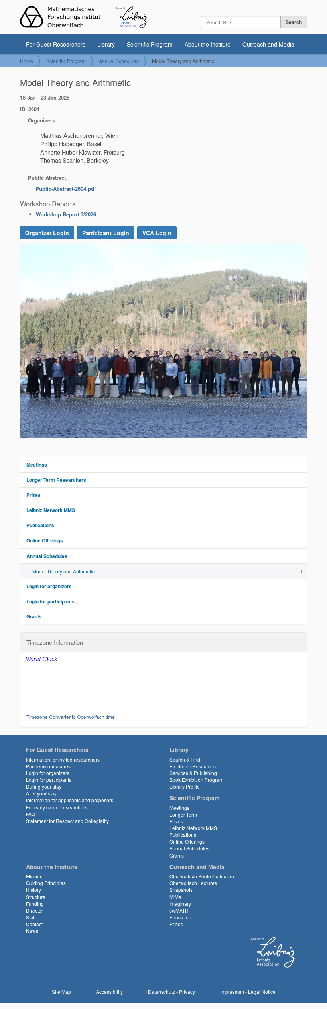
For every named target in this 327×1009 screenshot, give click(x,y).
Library (106, 44)
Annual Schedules (119, 60)
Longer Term (183, 814)
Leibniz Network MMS (50, 510)
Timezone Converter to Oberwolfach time (70, 716)
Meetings (36, 464)
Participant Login (105, 233)
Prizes (33, 495)
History (33, 889)
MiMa (175, 896)
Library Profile (184, 786)
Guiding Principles (46, 882)
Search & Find (184, 759)
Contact (34, 924)
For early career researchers (56, 807)
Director (34, 910)
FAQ (30, 814)
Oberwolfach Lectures (193, 882)
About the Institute (207, 44)
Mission (34, 876)
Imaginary (180, 903)
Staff (30, 917)
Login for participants (50, 601)
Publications (40, 525)
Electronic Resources (192, 766)
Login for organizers (49, 586)
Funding (35, 903)
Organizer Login (47, 233)
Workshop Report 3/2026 (66, 214)
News (32, 930)
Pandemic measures (48, 766)
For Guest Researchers (55, 44)
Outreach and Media (268, 44)
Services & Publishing (193, 773)
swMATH (179, 910)
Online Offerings (44, 540)
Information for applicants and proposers (69, 800)
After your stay (41, 793)
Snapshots (181, 889)
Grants (34, 616)
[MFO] (84, 17)
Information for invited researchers (63, 759)
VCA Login (156, 233)
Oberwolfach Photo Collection (201, 876)
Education (180, 917)
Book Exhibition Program (196, 779)
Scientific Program (150, 44)
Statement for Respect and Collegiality (67, 820)
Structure (35, 896)
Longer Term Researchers (56, 479)
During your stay (43, 786)
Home (26, 60)
